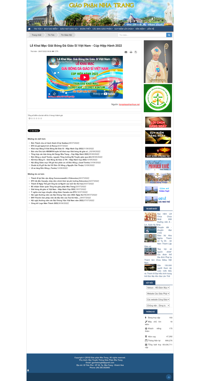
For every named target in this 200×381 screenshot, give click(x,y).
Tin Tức (37, 28)
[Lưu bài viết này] (136, 51)
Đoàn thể (85, 28)
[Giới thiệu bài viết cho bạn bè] (126, 51)
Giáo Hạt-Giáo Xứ (68, 28)
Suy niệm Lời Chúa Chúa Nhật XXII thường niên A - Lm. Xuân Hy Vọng (158, 219)
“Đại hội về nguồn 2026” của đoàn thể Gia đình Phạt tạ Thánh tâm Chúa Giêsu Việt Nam (158, 256)
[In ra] (131, 51)
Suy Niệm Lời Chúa (123, 28)
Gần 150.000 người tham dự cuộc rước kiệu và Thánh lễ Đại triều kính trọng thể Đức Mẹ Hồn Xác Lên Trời (158, 270)
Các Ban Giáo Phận (102, 28)
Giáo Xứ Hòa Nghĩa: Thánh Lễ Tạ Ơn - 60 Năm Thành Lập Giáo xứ (158, 241)
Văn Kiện (140, 28)
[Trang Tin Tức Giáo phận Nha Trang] (100, 12)
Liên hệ (150, 28)
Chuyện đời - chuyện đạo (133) (164, 230)
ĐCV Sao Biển (50, 28)
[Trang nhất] (30, 28)
